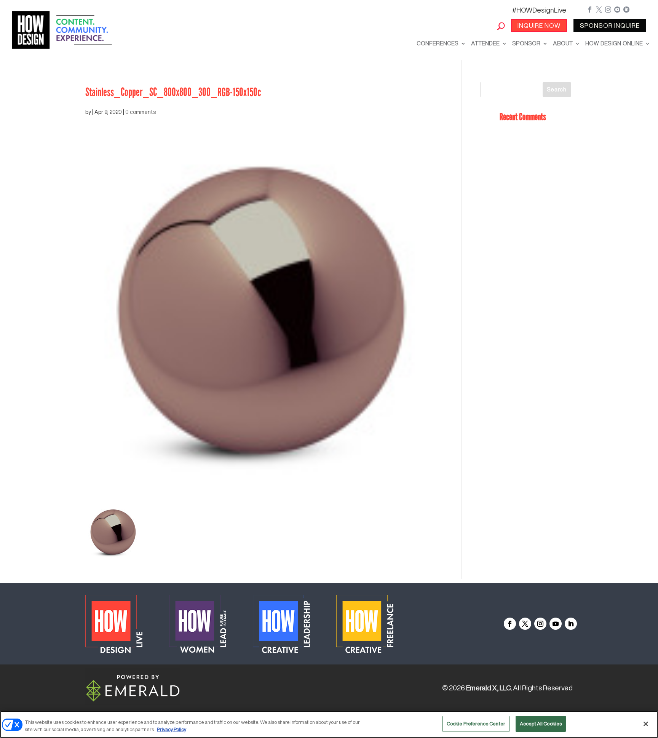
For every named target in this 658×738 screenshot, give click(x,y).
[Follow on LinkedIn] (571, 624)
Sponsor (526, 43)
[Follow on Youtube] (555, 624)
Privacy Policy (171, 729)
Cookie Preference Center (476, 723)
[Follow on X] (525, 624)
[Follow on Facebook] (510, 624)
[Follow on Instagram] (540, 624)
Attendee (485, 43)
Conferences (437, 43)
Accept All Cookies (541, 723)
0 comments (140, 112)
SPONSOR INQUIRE (610, 25)
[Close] (645, 724)
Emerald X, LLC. (489, 687)
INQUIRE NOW (539, 25)
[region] (329, 724)
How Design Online (614, 43)
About (563, 43)
